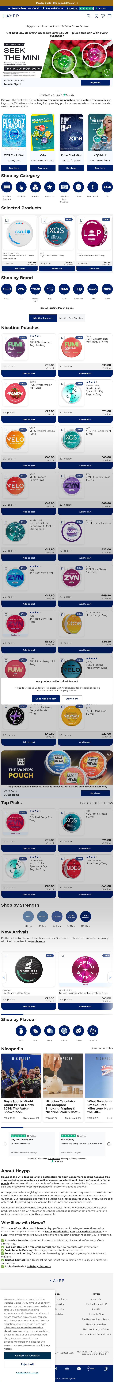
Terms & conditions (56, 1299)
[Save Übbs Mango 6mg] (61, 609)
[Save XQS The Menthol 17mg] (44, 219)
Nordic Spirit (61, 1225)
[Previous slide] (4, 968)
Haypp (94, 1293)
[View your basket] (101, 16)
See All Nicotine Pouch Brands (55, 305)
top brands (38, 932)
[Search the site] (87, 16)
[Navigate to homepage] (56, 1279)
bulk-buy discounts (39, 1263)
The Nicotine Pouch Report (94, 1319)
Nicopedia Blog (94, 1314)
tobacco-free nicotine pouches (56, 99)
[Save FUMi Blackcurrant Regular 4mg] (6, 335)
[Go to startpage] (13, 16)
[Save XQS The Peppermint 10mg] (61, 427)
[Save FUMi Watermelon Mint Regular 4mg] (61, 335)
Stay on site (71, 698)
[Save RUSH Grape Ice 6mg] (61, 518)
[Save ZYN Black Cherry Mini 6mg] (61, 563)
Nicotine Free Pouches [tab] (70, 315)
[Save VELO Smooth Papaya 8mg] (6, 472)
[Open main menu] (107, 16)
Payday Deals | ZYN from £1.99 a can (54, 3)
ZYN (72, 1225)
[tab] (12, 1005)
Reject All (26, 1364)
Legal (55, 1293)
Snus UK (94, 1309)
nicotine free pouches (94, 99)
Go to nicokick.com (44, 698)
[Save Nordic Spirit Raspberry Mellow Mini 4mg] (57, 947)
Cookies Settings (27, 1372)
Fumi (4, 1229)
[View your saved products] (94, 16)
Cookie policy (56, 1309)
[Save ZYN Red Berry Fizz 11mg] (6, 609)
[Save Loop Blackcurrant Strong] (80, 219)
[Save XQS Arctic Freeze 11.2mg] (61, 805)
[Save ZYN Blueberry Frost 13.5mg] (61, 472)
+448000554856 (65, 1353)
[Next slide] (108, 968)
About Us (94, 1299)
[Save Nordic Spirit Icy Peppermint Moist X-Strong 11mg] (6, 518)
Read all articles (100, 1039)
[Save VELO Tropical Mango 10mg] (6, 427)
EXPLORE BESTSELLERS (94, 795)
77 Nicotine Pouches (88, 1225)
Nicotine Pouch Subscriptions (94, 1334)
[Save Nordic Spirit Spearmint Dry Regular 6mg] (61, 381)
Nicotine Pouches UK (94, 1304)
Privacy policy (56, 1304)
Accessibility (55, 1314)
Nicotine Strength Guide (94, 1329)
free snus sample (40, 1244)
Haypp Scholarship (94, 1324)
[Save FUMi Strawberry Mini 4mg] (6, 654)
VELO (48, 1225)
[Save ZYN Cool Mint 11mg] (6, 563)
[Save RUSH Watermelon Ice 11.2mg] (6, 381)
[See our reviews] (85, 8)
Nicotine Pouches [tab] (41, 315)
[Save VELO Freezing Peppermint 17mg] (61, 654)
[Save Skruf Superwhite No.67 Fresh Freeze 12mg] (7, 219)
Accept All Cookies (27, 1355)
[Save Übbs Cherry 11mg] (61, 850)
